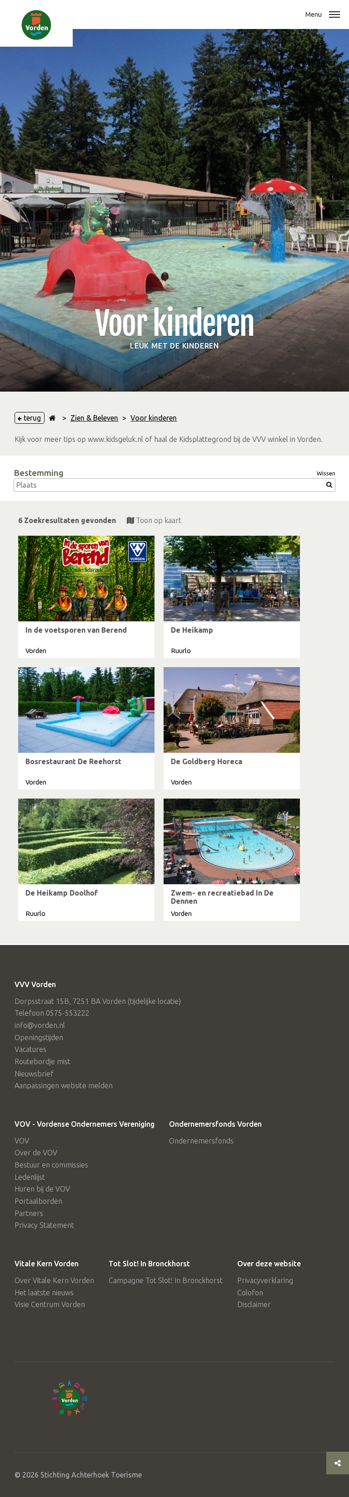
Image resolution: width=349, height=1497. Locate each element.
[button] (334, 15)
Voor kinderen (153, 418)
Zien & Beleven (94, 418)
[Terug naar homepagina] (52, 418)
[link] (86, 597)
